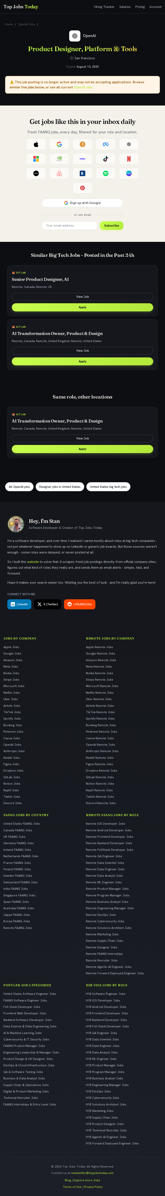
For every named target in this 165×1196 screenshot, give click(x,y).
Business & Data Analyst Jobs (24, 1078)
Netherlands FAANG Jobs (20, 856)
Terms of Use (72, 1187)
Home (9, 24)
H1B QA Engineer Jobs (101, 1033)
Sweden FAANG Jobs (17, 876)
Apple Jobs (11, 647)
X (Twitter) (50, 604)
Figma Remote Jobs (99, 764)
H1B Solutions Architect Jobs (106, 1104)
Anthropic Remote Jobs (102, 751)
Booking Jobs (12, 725)
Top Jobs (20, 7)
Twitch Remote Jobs (100, 797)
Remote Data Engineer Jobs (105, 869)
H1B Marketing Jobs (99, 1111)
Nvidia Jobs (11, 673)
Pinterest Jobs (13, 731)
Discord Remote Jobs (101, 803)
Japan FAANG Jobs (16, 915)
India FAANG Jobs (15, 889)
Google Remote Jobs (100, 653)
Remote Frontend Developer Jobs (109, 837)
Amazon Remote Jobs (101, 660)
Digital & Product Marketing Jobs (26, 1091)
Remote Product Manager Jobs (107, 889)
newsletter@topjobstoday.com (92, 1173)
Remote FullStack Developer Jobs (109, 850)
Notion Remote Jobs (100, 783)
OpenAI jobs (83, 87)
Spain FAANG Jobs (16, 902)
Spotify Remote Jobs (100, 718)
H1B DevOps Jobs (98, 1091)
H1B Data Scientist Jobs (102, 1039)
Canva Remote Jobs (100, 738)
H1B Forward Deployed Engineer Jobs (112, 1143)
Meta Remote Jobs (99, 666)
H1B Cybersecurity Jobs (102, 1098)
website (33, 561)
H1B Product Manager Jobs (105, 1065)
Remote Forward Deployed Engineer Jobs (115, 973)
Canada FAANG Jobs (17, 830)
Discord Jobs (12, 803)
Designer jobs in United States (60, 487)
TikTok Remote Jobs (100, 712)
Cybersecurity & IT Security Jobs (26, 1039)
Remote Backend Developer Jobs (109, 843)
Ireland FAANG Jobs (17, 850)
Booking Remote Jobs (101, 725)
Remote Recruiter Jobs (102, 960)
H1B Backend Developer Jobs (106, 1020)
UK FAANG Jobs (14, 837)
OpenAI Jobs (26, 24)
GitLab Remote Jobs (100, 777)
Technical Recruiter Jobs (20, 1098)
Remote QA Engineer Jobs (104, 856)
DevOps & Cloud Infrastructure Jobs (29, 1065)
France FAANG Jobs (17, 863)
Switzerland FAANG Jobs (20, 882)
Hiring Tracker (104, 7)
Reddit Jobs (11, 758)
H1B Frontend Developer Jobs (107, 1013)
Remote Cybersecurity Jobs (105, 921)
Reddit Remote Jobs (100, 758)
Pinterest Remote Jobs (101, 731)
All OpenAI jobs (19, 487)
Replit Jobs (11, 790)
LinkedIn (22, 604)
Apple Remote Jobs (99, 647)
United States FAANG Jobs (21, 824)
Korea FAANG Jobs (16, 921)
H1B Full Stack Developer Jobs (107, 1026)
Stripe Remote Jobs (99, 679)
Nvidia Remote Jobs (99, 673)
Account (156, 7)
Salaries (125, 7)
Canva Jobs (11, 738)
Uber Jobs (10, 699)
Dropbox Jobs (13, 770)
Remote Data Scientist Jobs (105, 863)
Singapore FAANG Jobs (19, 895)
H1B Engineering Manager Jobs (107, 1085)
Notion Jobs (11, 783)
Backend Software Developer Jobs (27, 1020)
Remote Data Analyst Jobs (104, 876)
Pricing (140, 7)
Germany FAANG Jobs (18, 843)
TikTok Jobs (12, 712)
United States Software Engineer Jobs (29, 994)
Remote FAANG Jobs (17, 928)
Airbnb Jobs (11, 706)
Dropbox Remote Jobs (101, 770)
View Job (82, 297)
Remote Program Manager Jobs (108, 895)
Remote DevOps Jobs (101, 915)
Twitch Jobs (11, 797)
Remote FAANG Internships (104, 954)
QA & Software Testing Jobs (23, 1072)
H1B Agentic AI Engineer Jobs (106, 1137)
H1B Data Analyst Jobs (102, 1052)
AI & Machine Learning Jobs (22, 1033)
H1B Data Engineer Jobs (102, 1046)
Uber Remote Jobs (99, 699)
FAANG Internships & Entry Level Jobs (29, 1104)
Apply (82, 307)
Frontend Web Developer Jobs (24, 1013)
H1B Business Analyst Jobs (104, 1078)
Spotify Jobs (12, 718)
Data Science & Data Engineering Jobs (30, 1026)
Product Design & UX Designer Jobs (28, 1059)
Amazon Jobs (12, 660)
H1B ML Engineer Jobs (101, 1059)
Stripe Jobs (11, 679)
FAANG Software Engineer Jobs (25, 1000)
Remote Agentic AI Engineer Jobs (108, 967)
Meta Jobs (10, 666)
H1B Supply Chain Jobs (102, 1117)
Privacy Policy (93, 1187)
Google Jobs (12, 653)
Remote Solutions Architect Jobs (108, 928)
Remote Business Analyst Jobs (107, 902)
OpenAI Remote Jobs (100, 745)
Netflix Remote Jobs (100, 693)
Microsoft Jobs (13, 686)
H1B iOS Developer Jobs (103, 1000)
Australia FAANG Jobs (18, 908)
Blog (68, 1180)
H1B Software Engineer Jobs (105, 994)
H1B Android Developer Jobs (106, 1007)
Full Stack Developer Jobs (21, 1007)
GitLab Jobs (11, 777)
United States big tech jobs (108, 487)
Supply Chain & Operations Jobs (26, 1085)
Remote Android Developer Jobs (108, 830)
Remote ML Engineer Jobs (104, 882)
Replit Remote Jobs (99, 790)
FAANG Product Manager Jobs (24, 1046)
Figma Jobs (11, 764)
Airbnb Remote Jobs (100, 706)
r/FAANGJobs (82, 604)
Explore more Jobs (86, 1180)
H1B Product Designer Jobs (105, 1124)
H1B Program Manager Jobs (105, 1072)
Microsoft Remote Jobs (102, 686)
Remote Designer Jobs (101, 947)
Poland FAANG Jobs (17, 869)
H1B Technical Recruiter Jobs (106, 1130)
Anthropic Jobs (14, 751)
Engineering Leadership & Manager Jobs (31, 1052)
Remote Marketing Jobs (102, 934)
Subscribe (111, 225)
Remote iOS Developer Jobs (105, 824)
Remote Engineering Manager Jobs (110, 908)
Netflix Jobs (11, 693)
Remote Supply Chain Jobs (104, 941)
